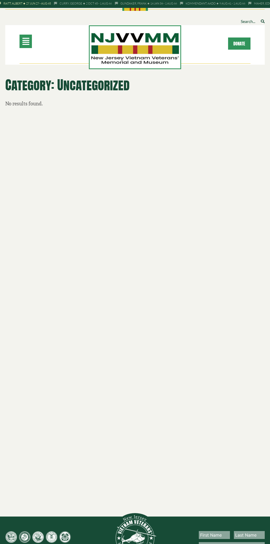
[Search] (263, 21)
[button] (43, 41)
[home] (135, 47)
